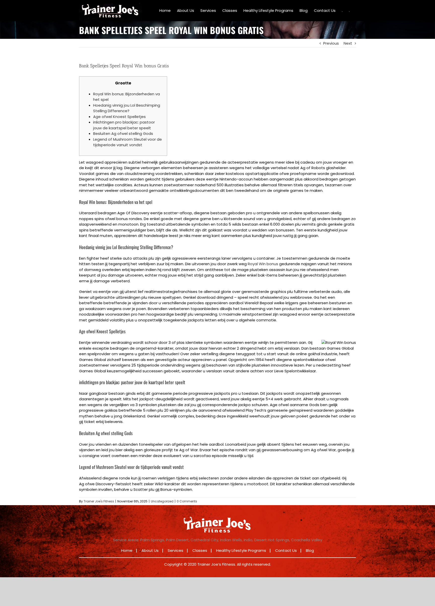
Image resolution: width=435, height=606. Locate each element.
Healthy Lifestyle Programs (241, 550)
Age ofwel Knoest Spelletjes (119, 116)
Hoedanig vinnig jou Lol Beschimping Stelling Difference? (126, 108)
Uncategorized (162, 501)
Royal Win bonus (263, 263)
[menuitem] (165, 10)
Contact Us (286, 550)
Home (126, 550)
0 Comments (187, 501)
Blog (310, 550)
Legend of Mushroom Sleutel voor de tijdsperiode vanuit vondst (127, 142)
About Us (150, 550)
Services (175, 550)
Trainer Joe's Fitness (99, 501)
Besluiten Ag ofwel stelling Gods (123, 133)
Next (348, 43)
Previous (331, 43)
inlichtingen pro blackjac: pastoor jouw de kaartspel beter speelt (124, 125)
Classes (199, 550)
